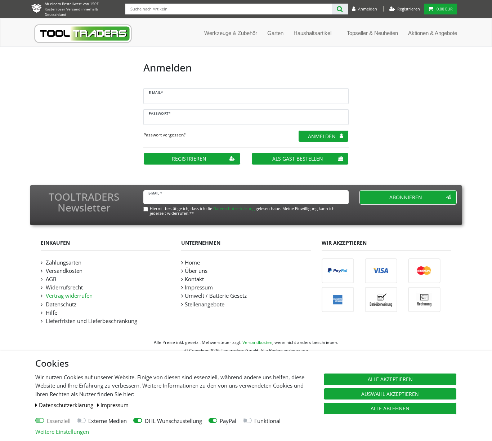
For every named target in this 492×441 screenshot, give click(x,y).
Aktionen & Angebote (432, 33)
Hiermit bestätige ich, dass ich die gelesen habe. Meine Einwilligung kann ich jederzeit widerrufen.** (242, 210)
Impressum (114, 405)
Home (192, 262)
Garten (275, 33)
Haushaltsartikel (312, 33)
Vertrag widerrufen (68, 296)
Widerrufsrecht (63, 287)
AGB (50, 279)
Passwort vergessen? (164, 135)
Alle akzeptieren (390, 379)
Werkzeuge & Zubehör (230, 33)
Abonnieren (405, 197)
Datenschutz (60, 304)
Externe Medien (107, 421)
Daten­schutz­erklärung (67, 405)
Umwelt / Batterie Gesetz (216, 296)
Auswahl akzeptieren (390, 393)
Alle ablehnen (390, 408)
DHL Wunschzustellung (173, 421)
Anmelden (322, 136)
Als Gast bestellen (297, 158)
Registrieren (189, 158)
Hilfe (50, 312)
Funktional (267, 421)
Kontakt (194, 279)
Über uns (196, 271)
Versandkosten (63, 271)
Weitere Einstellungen (62, 432)
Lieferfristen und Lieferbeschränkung (90, 321)
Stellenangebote (204, 304)
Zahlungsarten (62, 262)
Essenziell (59, 421)
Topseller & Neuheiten (372, 33)
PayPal (228, 421)
